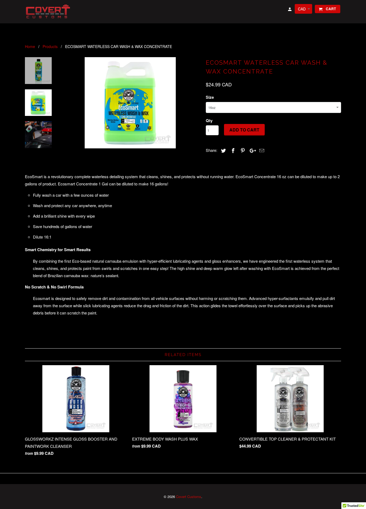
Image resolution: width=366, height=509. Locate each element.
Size (210, 97)
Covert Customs (188, 496)
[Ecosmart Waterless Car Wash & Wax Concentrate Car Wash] (130, 102)
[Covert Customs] (49, 11)
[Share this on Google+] (251, 150)
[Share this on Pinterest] (242, 150)
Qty (209, 120)
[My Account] (290, 10)
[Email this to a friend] (261, 150)
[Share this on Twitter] (222, 150)
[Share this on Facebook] (232, 150)
